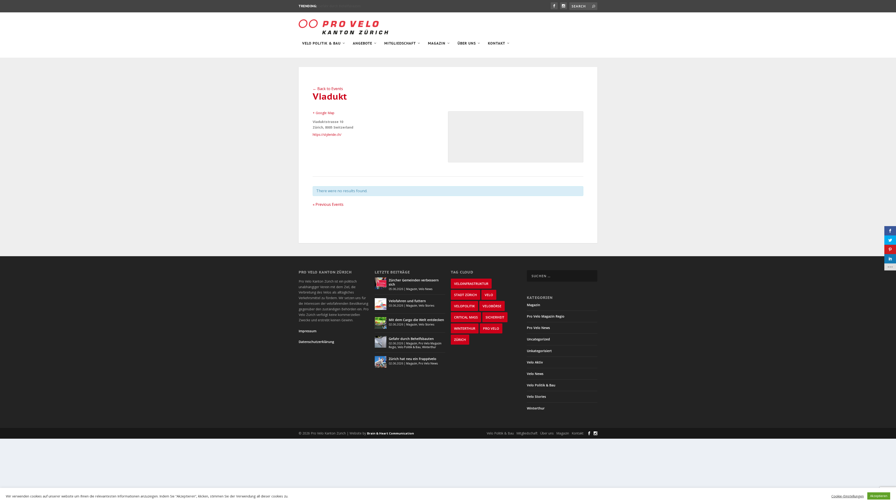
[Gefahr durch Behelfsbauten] (380, 342)
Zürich (460, 339)
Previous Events (328, 204)
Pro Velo (491, 328)
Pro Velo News (428, 363)
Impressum (307, 331)
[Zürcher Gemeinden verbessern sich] (380, 283)
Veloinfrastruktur (471, 283)
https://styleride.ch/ (327, 134)
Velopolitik (464, 306)
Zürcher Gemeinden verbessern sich (414, 282)
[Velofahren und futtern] (380, 304)
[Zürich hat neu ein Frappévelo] (380, 362)
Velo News (425, 289)
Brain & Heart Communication (390, 433)
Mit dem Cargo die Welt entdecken (416, 320)
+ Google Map (323, 113)
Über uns (547, 433)
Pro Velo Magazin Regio (545, 316)
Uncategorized (538, 339)
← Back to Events (328, 88)
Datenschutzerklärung (316, 342)
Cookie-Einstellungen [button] (847, 496)
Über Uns (467, 43)
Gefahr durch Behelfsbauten (339, 6)
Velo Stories (426, 306)
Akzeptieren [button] (878, 496)
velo (489, 295)
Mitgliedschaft (400, 43)
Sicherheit (495, 317)
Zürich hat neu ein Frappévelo (412, 359)
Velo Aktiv (535, 362)
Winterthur (429, 347)
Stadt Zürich (465, 295)
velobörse (492, 306)
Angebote (362, 43)
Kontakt (496, 43)
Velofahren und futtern (407, 301)
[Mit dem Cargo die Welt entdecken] (380, 323)
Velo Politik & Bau (321, 43)
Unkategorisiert (539, 351)
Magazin (436, 43)
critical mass (466, 317)
